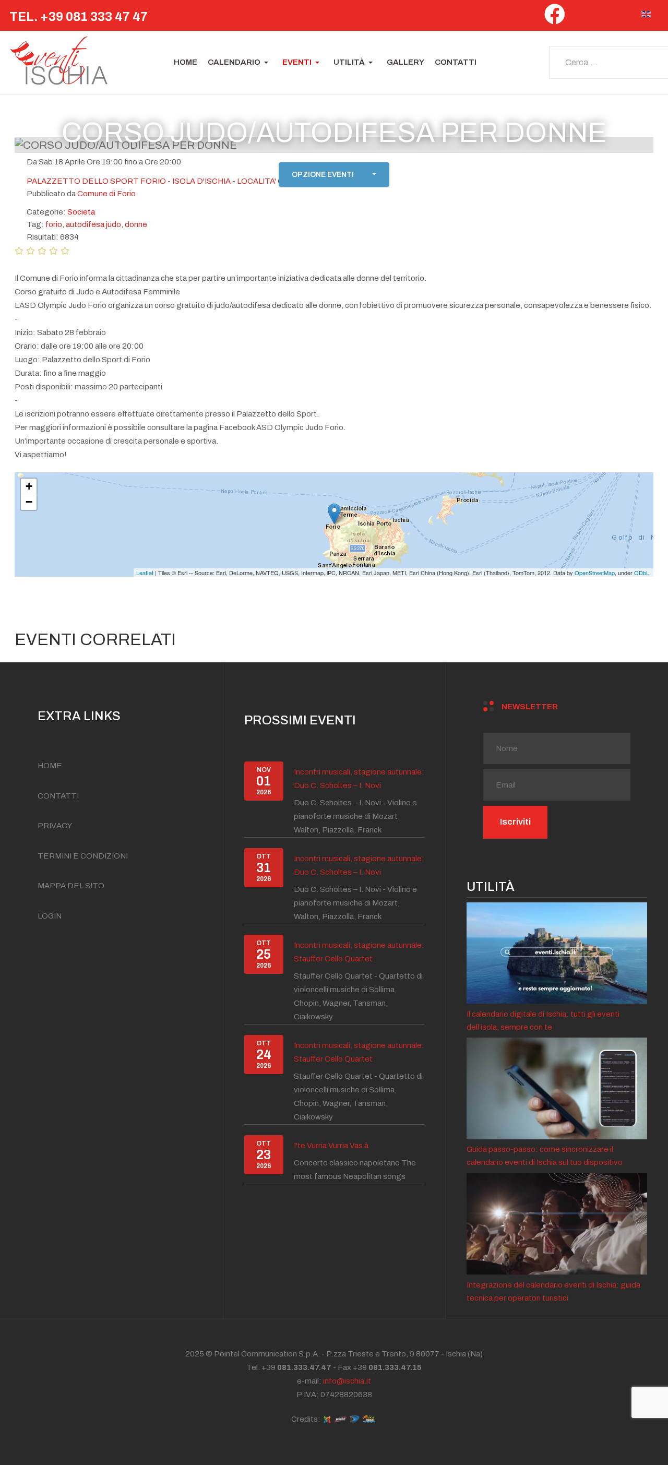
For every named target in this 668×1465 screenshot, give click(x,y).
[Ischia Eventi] (59, 62)
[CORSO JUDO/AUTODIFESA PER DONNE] (334, 514)
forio (53, 224)
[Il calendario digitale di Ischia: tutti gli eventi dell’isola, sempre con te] (557, 952)
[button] (239, 62)
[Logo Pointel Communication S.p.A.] (340, 1419)
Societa (81, 212)
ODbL (641, 572)
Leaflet (144, 572)
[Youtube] (624, 17)
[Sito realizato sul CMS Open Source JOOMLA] (327, 1419)
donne (136, 224)
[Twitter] (579, 17)
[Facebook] (554, 18)
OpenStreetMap (595, 572)
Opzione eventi (323, 174)
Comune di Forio (106, 193)
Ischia (457, 1354)
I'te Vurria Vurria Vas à (331, 1145)
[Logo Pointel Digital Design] (354, 1419)
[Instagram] (602, 17)
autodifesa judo (93, 224)
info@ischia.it (347, 1381)
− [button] (29, 501)
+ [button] (29, 486)
